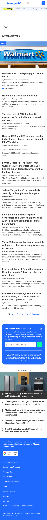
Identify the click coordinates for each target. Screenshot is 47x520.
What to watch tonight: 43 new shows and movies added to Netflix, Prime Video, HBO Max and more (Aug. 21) (25, 412)
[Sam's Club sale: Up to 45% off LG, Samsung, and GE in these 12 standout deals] (23, 385)
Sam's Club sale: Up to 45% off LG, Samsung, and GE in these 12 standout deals (23, 395)
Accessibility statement (11, 481)
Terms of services (27, 354)
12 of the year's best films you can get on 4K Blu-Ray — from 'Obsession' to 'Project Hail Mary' (25, 403)
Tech (3, 43)
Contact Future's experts (12, 467)
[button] (43, 3)
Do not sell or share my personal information (18, 506)
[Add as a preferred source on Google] (10, 453)
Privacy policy (8, 472)
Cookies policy (8, 477)
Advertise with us (9, 491)
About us (6, 496)
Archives (35, 314)
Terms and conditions (10, 462)
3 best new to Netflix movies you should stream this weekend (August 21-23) (24, 422)
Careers (5, 486)
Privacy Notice (23, 355)
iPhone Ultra (21, 9)
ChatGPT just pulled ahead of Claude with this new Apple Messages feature (24, 430)
